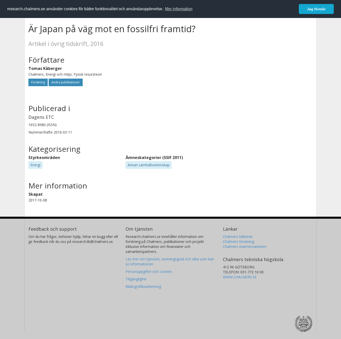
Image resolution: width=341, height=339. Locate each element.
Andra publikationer (65, 82)
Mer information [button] (178, 9)
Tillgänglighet (136, 279)
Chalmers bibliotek (238, 236)
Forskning (38, 82)
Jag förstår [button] (316, 9)
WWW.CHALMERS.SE (240, 277)
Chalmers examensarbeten (244, 246)
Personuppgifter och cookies (149, 271)
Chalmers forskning (238, 241)
